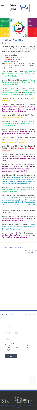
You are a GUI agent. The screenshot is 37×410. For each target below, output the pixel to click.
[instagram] (21, 397)
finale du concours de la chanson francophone (18, 149)
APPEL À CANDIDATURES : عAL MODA (13, 246)
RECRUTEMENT (23, 401)
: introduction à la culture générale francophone (17, 107)
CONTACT (6, 401)
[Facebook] (16, 397)
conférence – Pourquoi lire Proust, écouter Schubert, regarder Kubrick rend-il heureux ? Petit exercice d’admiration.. (18, 169)
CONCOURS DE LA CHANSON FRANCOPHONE (25, 250)
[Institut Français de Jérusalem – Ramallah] (18, 7)
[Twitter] (18, 397)
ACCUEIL (5, 399)
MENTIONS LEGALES (23, 399)
